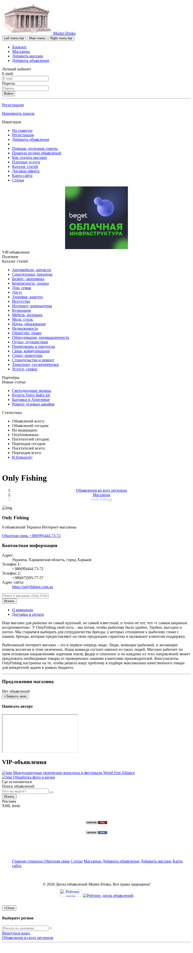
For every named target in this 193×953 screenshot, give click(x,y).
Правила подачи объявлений (36, 153)
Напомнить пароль (18, 113)
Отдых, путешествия (30, 342)
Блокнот (19, 47)
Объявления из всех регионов (27, 937)
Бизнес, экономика (28, 279)
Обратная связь (15, 536)
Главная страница (27, 861)
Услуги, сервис (25, 369)
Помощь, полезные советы (35, 148)
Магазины (21, 51)
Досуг (17, 292)
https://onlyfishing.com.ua (32, 587)
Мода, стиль (22, 319)
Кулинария (21, 310)
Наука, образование (29, 324)
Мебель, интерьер (27, 315)
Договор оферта (25, 171)
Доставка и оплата (28, 614)
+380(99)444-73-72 (45, 536)
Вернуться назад (16, 933)
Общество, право (26, 333)
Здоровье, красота (27, 297)
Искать (9, 601)
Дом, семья (21, 288)
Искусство (21, 301)
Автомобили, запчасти (31, 270)
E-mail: (8, 73)
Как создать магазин (29, 157)
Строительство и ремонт (33, 360)
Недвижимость (25, 328)
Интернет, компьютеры (32, 306)
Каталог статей (25, 166)
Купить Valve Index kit (31, 395)
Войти (8, 93)
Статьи (18, 180)
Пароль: (9, 83)
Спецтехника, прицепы (32, 274)
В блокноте (22, 457)
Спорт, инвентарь (27, 355)
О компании (22, 610)
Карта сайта (22, 175)
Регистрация (13, 105)
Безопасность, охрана (30, 283)
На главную (22, 130)
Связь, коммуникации (31, 351)
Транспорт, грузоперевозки (35, 364)
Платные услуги (26, 162)
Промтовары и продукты (33, 346)
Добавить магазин (27, 56)
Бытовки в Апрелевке (31, 399)
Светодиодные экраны (31, 390)
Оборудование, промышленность (40, 337)
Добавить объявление (30, 60)
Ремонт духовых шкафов (33, 404)
